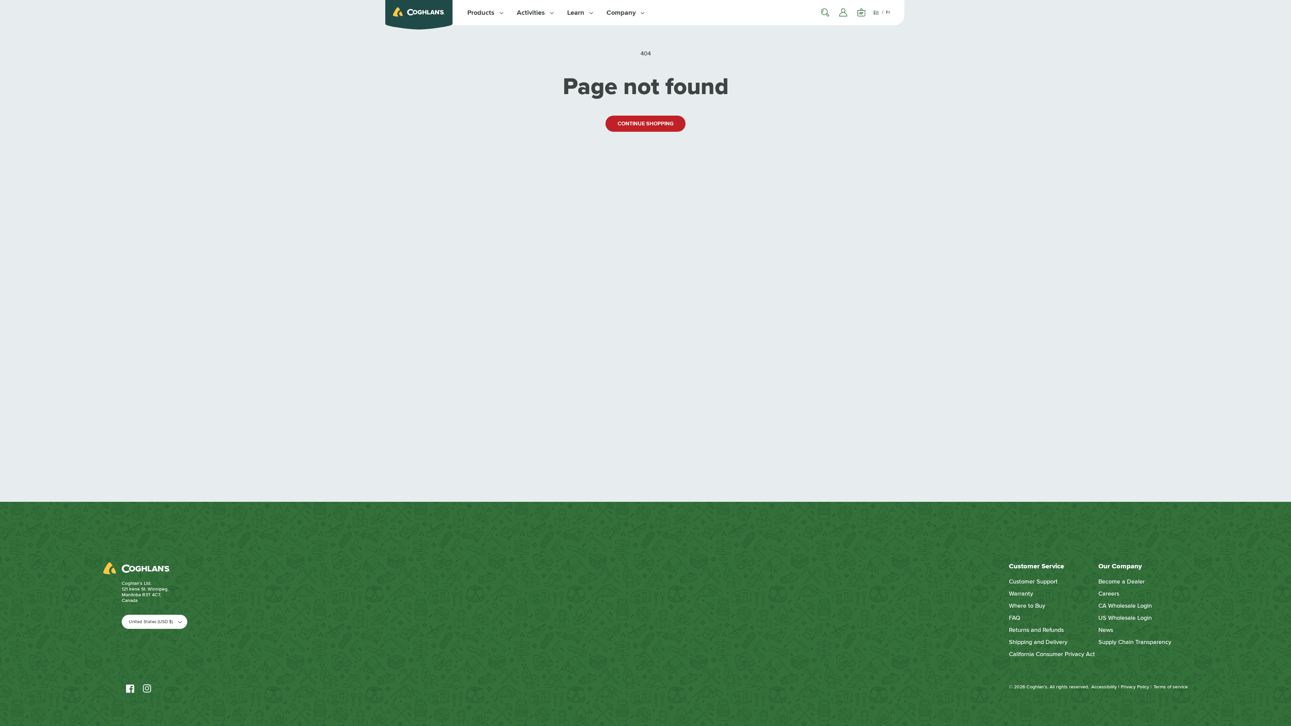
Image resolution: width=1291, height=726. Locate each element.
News (1105, 630)
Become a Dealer (1121, 581)
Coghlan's (1036, 687)
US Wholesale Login (1125, 617)
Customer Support (1033, 581)
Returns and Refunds (1036, 630)
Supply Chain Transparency (1134, 642)
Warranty (1021, 593)
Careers (1108, 593)
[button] (485, 12)
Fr (888, 12)
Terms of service (1170, 687)
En (876, 12)
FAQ (1014, 617)
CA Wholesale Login (1125, 605)
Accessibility (1104, 687)
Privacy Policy (1135, 687)
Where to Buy (1027, 605)
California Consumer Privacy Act (1052, 654)
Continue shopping (646, 123)
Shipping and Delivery (1038, 642)
